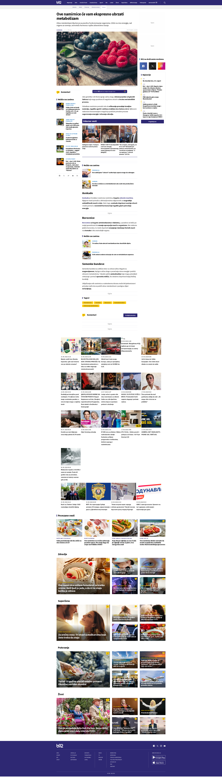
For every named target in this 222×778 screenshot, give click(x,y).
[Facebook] (143, 66)
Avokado (85, 198)
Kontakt (112, 766)
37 (163, 652)
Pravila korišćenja (115, 757)
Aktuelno (116, 726)
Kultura (73, 757)
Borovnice (86, 223)
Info (58, 753)
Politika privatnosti (116, 759)
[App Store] (158, 762)
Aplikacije (113, 762)
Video (100, 753)
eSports (87, 753)
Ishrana (59, 30)
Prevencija (95, 170)
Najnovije (69, 2)
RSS (111, 764)
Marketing (113, 753)
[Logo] (59, 2)
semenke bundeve (119, 302)
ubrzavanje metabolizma (91, 306)
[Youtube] (164, 746)
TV (99, 755)
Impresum (113, 755)
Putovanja (74, 755)
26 (62, 134)
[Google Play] (158, 757)
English (101, 757)
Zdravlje (73, 753)
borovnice (108, 302)
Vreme (100, 759)
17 (62, 120)
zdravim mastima (126, 198)
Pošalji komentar (130, 315)
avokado (98, 302)
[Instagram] (161, 66)
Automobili (88, 757)
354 (62, 146)
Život (58, 759)
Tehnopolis (88, 755)
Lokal (86, 759)
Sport (58, 755)
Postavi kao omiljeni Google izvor (104, 91)
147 (62, 104)
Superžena (74, 759)
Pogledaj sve (152, 121)
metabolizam (88, 302)
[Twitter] (152, 66)
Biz (57, 757)
